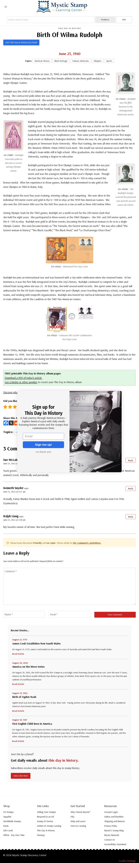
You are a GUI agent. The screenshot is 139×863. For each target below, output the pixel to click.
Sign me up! (43, 444)
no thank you (43, 452)
